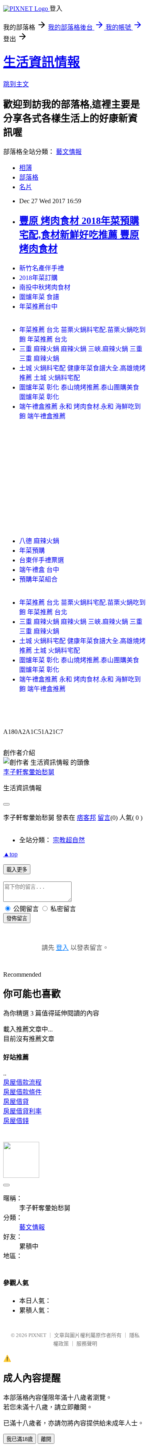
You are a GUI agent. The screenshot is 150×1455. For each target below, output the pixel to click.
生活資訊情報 (41, 62)
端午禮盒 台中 (39, 569)
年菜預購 (32, 550)
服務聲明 (86, 1344)
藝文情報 (69, 151)
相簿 (25, 167)
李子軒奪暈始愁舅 (28, 772)
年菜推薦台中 (38, 306)
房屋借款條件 (22, 1092)
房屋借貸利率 (22, 1111)
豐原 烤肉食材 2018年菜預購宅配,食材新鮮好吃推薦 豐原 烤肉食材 (79, 235)
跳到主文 (16, 84)
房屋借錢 (16, 1120)
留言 (104, 817)
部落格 (28, 177)
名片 (25, 187)
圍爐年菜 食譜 (39, 297)
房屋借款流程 (22, 1082)
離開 (46, 1439)
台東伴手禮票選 (41, 560)
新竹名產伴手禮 (41, 268)
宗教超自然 (69, 840)
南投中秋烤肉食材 (44, 287)
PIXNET (37, 1335)
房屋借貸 (16, 1101)
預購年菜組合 (38, 579)
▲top (10, 854)
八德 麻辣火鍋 (39, 541)
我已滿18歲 (19, 1439)
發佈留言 (16, 918)
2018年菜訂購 (38, 277)
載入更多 (16, 870)
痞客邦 (86, 817)
